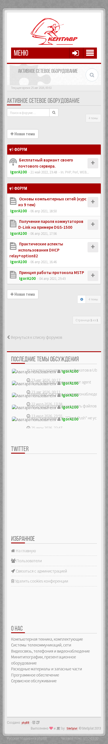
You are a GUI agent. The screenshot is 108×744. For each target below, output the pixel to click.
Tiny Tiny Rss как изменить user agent (59, 382)
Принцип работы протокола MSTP (51, 272)
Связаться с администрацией (41, 571)
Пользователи (29, 560)
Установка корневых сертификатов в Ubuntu (66, 370)
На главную (25, 550)
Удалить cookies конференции (41, 581)
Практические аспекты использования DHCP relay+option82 (36, 249)
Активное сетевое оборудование (43, 101)
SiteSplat (72, 728)
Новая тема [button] (24, 134)
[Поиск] (53, 112)
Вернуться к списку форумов (36, 337)
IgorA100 (18, 172)
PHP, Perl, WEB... (77, 172)
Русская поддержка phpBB (27, 738)
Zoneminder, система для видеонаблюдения (65, 394)
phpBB (25, 723)
